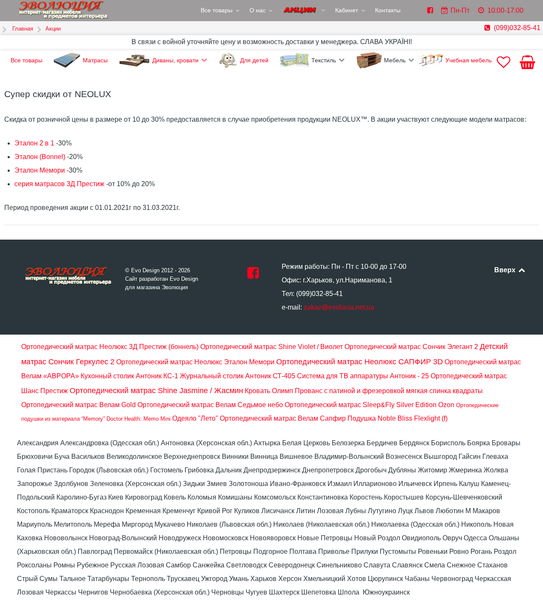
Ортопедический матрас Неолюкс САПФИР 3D (359, 361)
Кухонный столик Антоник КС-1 (129, 376)
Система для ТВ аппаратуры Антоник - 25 (363, 376)
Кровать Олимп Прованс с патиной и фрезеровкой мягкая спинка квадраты (364, 390)
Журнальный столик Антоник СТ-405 (237, 376)
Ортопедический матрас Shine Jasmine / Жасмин (156, 390)
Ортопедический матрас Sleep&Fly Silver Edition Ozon (369, 404)
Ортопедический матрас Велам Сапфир (283, 418)
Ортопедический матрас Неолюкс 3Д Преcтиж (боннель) (110, 346)
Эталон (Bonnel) (39, 156)
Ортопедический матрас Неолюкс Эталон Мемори (195, 362)
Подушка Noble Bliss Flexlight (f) (397, 418)
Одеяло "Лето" (195, 418)
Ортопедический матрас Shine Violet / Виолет (271, 346)
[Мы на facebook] (253, 275)
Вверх (505, 270)
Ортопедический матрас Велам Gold (78, 404)
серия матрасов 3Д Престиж (59, 183)
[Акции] (305, 11)
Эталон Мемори (39, 170)
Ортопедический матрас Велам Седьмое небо (210, 404)
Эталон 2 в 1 (34, 143)
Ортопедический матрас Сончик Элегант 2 (411, 346)
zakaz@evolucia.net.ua (339, 307)
